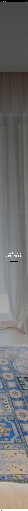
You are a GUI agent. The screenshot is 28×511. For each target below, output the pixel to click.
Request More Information (14, 261)
